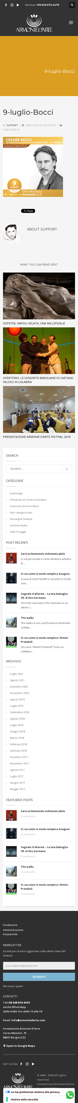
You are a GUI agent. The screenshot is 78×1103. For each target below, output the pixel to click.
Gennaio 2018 (18, 750)
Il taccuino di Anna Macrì (24, 506)
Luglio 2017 (16, 776)
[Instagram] (12, 5)
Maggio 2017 (17, 789)
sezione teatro (19, 525)
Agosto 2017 (17, 770)
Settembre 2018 (19, 712)
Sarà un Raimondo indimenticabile (43, 554)
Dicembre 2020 (19, 686)
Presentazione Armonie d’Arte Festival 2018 (36, 437)
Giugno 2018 (17, 731)
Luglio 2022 (16, 674)
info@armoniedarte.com (28, 1020)
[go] (67, 469)
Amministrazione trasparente (13, 932)
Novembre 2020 (19, 693)
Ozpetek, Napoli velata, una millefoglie (34, 323)
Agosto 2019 (17, 699)
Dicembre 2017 (19, 757)
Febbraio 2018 (18, 744)
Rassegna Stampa (21, 519)
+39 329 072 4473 (47, 4)
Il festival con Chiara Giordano (28, 499)
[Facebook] (6, 5)
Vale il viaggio (18, 531)
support (12, 125)
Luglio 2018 (16, 725)
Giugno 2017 (17, 782)
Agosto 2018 (17, 718)
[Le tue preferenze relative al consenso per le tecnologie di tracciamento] (7, 1099)
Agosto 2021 (17, 680)
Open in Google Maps (20, 1046)
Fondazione (10, 925)
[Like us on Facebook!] (21, 1064)
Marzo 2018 (17, 738)
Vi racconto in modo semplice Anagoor (45, 574)
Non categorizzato (21, 512)
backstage (16, 493)
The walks (27, 618)
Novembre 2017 (19, 763)
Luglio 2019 (16, 706)
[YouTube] (18, 5)
